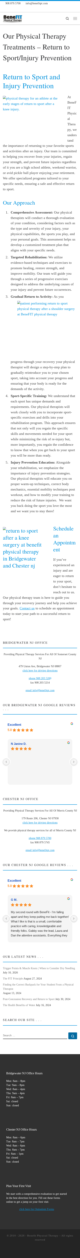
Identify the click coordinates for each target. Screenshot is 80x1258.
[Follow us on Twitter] (17, 9)
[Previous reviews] (6, 762)
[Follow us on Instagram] (10, 9)
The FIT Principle (13, 978)
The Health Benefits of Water (19, 1005)
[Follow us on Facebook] (4, 9)
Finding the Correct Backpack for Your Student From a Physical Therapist (38, 986)
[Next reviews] (73, 762)
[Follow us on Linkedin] (30, 9)
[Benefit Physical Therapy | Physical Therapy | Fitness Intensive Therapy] (12, 18)
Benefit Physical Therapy (42, 1235)
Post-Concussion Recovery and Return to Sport (29, 999)
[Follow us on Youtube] (23, 9)
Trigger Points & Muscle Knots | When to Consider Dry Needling (39, 968)
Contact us (27, 608)
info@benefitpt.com (43, 850)
